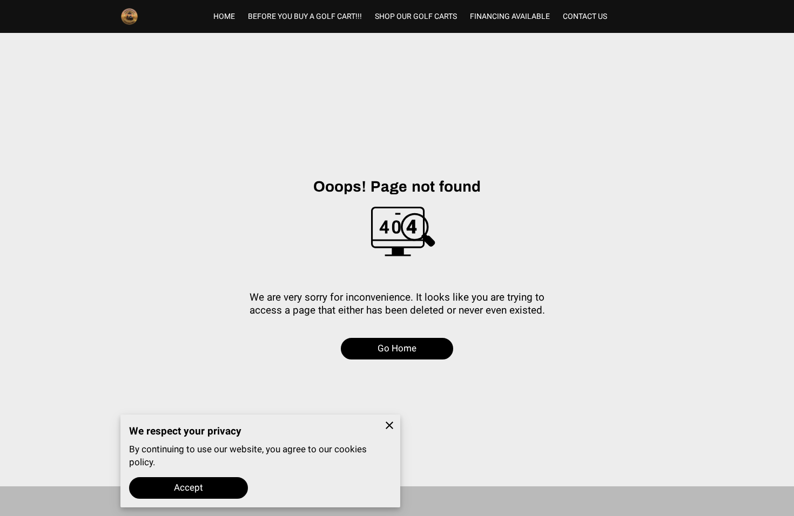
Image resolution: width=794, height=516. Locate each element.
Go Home (397, 348)
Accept (189, 487)
